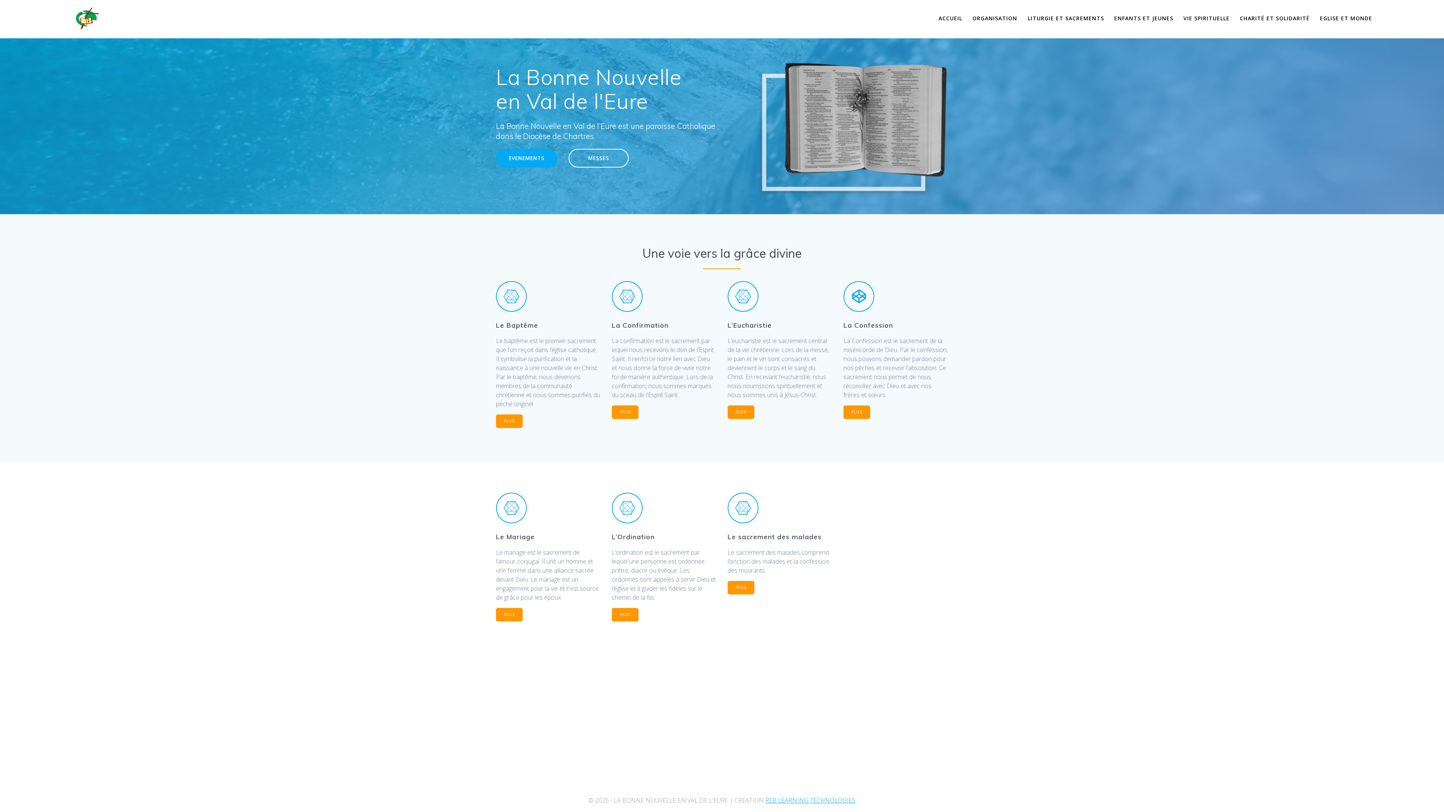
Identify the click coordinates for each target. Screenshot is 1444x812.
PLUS (509, 420)
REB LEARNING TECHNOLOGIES (810, 800)
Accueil (950, 18)
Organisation (994, 18)
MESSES (598, 158)
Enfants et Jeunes (1143, 18)
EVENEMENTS (527, 158)
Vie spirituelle (1206, 18)
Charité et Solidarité (1275, 18)
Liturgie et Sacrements (1066, 18)
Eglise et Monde (1346, 18)
